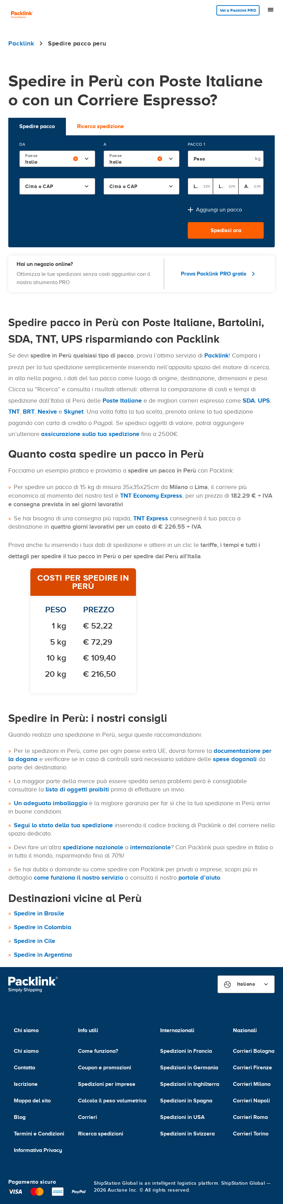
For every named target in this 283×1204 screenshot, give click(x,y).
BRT (29, 411)
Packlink (216, 355)
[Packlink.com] (22, 15)
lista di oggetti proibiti (77, 789)
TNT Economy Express (151, 495)
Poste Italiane (122, 400)
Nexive (47, 411)
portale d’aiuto (199, 877)
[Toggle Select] (86, 158)
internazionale (150, 847)
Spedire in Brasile (39, 913)
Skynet (74, 411)
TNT (14, 411)
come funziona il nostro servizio (78, 877)
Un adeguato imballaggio (50, 803)
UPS (264, 400)
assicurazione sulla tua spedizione (90, 433)
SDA (249, 400)
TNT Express (150, 518)
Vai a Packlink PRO (238, 10)
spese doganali (235, 759)
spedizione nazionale (93, 847)
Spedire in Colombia (42, 927)
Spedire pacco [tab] (37, 126)
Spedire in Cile (34, 940)
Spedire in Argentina (43, 954)
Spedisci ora (226, 230)
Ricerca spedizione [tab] (100, 126)
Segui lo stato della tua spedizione (63, 825)
